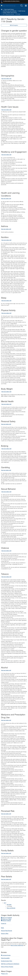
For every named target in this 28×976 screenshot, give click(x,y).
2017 (5, 903)
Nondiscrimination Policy (6, 961)
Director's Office (4, 933)
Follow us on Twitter (6, 919)
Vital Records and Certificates (9, 11)
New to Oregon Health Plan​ (17, 945)
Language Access (6, 955)
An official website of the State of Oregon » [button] (11, 1)
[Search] (21, 6)
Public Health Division (9, 9)
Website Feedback (6, 920)
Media (2, 927)
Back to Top (5, 973)
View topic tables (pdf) (6, 78)
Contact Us (3, 923)
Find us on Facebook (7, 917)
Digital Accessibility (5, 958)
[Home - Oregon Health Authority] (1, 9)
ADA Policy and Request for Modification (10, 963)
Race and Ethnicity (11, 908)
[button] (1, 2)
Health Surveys (21, 11)
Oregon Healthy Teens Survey (10, 12)
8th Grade (9, 904)
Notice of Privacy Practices (7, 966)
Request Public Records (6, 930)
